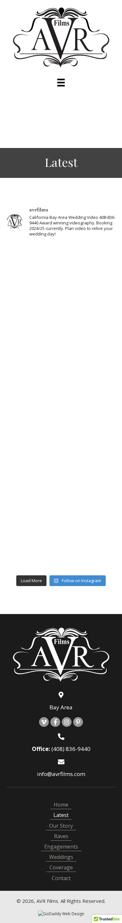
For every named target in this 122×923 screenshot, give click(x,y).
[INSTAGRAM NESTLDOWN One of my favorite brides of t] (33, 489)
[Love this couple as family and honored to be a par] (33, 358)
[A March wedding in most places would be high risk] (33, 456)
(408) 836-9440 (70, 749)
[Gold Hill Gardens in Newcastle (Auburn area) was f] (89, 259)
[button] (44, 722)
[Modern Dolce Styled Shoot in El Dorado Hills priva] (33, 292)
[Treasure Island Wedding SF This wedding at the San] (33, 259)
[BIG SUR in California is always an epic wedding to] (33, 555)
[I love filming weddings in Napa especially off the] (33, 325)
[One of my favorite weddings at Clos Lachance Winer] (89, 391)
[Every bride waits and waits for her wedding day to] (89, 358)
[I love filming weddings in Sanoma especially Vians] (89, 292)
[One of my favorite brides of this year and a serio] (89, 555)
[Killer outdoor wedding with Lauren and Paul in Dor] (33, 423)
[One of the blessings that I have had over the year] (33, 391)
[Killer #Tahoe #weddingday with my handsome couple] (33, 522)
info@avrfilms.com (61, 774)
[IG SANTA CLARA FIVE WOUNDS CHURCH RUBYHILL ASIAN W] (89, 456)
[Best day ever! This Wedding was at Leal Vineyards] (89, 423)
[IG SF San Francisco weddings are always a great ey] (89, 489)
